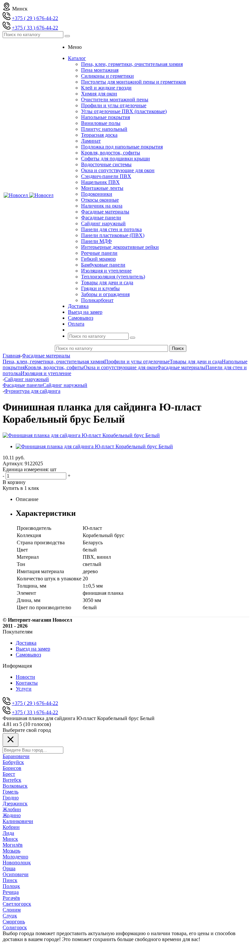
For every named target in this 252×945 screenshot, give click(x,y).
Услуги (24, 689)
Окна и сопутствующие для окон (118, 170)
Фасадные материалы (105, 211)
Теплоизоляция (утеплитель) (113, 276)
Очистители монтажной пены (114, 99)
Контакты (27, 683)
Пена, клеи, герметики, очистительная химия (132, 64)
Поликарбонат (97, 300)
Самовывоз (28, 654)
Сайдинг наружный (103, 223)
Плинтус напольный (104, 129)
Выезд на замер (33, 649)
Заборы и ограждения (105, 294)
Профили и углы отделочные (113, 105)
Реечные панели (99, 253)
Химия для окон (99, 93)
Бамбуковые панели (103, 265)
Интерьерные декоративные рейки (120, 247)
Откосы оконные (100, 200)
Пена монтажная (99, 70)
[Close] (10, 740)
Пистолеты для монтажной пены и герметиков (133, 82)
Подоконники (96, 194)
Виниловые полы (100, 123)
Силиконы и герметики (107, 76)
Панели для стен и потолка (111, 229)
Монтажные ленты (102, 188)
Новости (25, 677)
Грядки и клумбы (100, 288)
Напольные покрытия (105, 117)
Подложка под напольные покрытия (122, 147)
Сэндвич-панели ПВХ (106, 176)
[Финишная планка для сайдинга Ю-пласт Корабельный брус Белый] (81, 435)
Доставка (26, 643)
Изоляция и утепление (106, 270)
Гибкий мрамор (98, 259)
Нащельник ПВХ (100, 182)
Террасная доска (99, 135)
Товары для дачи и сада (107, 282)
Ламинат (91, 141)
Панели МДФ (96, 241)
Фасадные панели (101, 217)
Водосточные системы (106, 164)
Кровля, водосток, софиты (110, 152)
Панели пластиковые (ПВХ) (112, 235)
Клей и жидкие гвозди (106, 87)
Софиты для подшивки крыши (115, 158)
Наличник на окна (101, 206)
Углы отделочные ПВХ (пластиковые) (124, 111)
